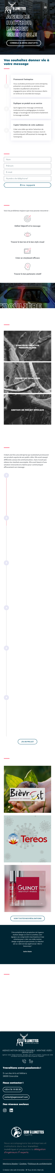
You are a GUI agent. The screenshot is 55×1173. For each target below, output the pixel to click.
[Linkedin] (11, 1110)
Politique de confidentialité (40, 1164)
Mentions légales (10, 1164)
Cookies (23, 1164)
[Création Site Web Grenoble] (24, 1061)
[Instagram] (5, 1110)
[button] (45, 7)
